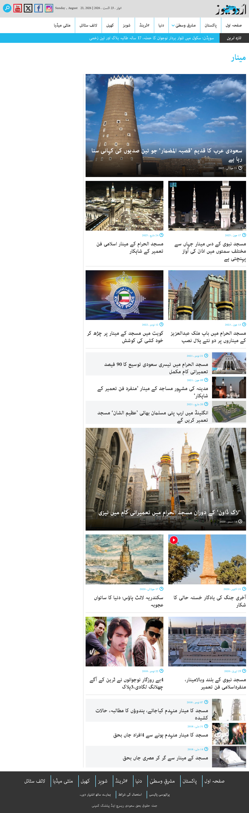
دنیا (161, 25)
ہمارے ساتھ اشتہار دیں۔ (95, 794)
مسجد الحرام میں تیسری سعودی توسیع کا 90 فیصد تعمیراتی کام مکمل (156, 368)
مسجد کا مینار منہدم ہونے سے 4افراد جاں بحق (160, 735)
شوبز (126, 25)
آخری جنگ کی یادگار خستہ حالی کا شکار (210, 601)
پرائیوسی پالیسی (159, 794)
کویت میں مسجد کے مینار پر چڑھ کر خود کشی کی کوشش (125, 337)
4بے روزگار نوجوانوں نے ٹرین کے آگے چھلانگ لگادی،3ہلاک (126, 683)
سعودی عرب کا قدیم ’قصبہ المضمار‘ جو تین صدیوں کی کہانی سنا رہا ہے (166, 155)
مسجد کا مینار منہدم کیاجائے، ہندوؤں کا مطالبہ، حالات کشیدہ (151, 714)
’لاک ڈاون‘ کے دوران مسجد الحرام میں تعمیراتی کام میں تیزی (170, 512)
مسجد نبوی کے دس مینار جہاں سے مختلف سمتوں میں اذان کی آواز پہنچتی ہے (210, 251)
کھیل (110, 25)
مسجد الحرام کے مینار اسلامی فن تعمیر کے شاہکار (129, 247)
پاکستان (211, 25)
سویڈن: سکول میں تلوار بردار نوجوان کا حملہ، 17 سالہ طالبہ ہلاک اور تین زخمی (151, 38)
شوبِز (102, 781)
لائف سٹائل (88, 25)
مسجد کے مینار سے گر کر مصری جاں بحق (165, 758)
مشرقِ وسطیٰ (162, 781)
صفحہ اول (234, 25)
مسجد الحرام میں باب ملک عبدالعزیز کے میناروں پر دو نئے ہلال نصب (208, 337)
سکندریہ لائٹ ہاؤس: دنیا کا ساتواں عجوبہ (128, 601)
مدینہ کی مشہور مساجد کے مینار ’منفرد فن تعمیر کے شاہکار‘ (152, 392)
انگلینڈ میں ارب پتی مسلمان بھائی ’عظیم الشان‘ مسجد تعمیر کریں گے (152, 416)
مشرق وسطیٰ (186, 25)
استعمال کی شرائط (130, 794)
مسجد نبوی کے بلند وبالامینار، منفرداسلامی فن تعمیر (215, 683)
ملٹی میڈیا (62, 25)
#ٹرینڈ (144, 25)
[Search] (7, 8)
